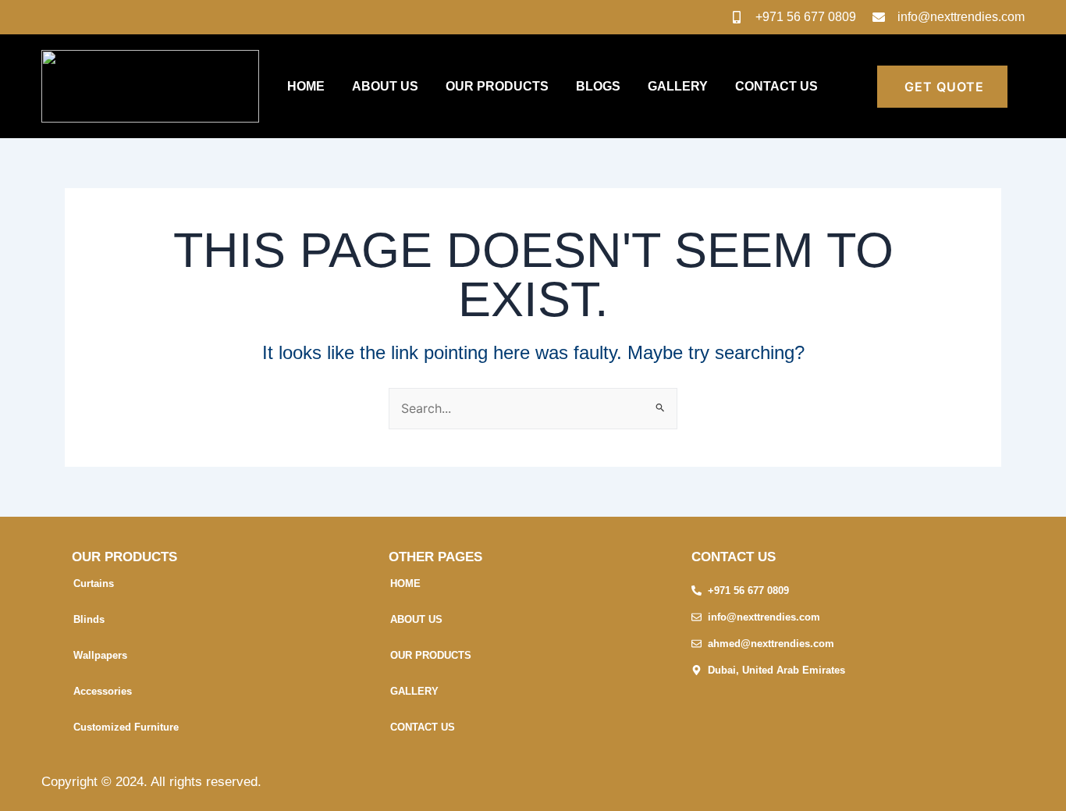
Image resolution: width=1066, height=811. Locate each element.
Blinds (89, 619)
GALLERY (678, 86)
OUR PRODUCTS (497, 86)
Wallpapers (100, 655)
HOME (306, 86)
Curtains (93, 583)
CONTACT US (776, 86)
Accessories (102, 691)
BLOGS (598, 86)
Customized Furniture (126, 727)
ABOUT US (385, 86)
